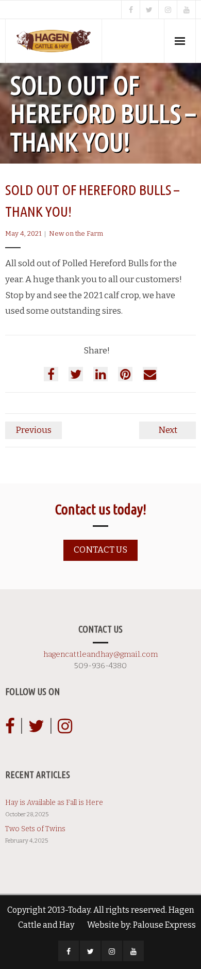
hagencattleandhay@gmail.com (100, 654)
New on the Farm (76, 233)
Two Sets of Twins (35, 829)
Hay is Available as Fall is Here (54, 802)
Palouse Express (164, 925)
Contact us (100, 549)
